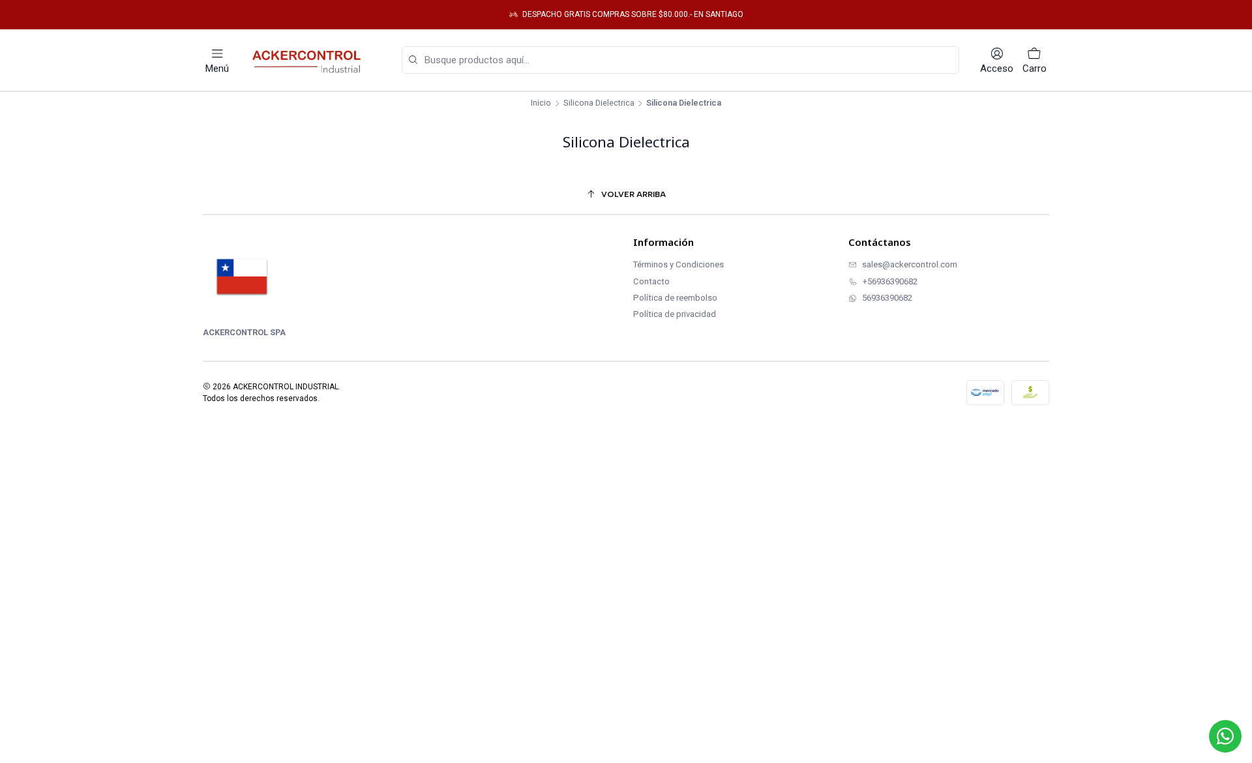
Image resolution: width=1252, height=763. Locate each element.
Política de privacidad (674, 314)
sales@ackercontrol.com (909, 264)
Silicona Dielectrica (598, 103)
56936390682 (887, 298)
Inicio (541, 103)
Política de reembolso (675, 298)
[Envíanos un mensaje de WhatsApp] (1225, 736)
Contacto (651, 281)
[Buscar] (413, 60)
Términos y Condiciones (678, 264)
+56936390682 (890, 281)
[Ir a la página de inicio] (309, 60)
